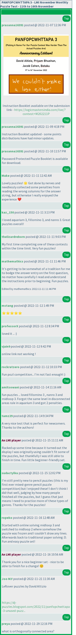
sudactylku (10, 473)
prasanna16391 (13, 25)
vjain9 (6, 346)
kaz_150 (8, 212)
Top (66, 18)
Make (6, 175)
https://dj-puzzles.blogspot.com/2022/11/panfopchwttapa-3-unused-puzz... (36, 606)
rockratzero (10, 367)
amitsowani (10, 387)
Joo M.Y (7, 579)
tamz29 (7, 416)
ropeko (7, 518)
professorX (10, 326)
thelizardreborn (13, 237)
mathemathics (12, 261)
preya (6, 624)
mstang (7, 305)
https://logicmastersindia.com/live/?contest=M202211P (40, 112)
